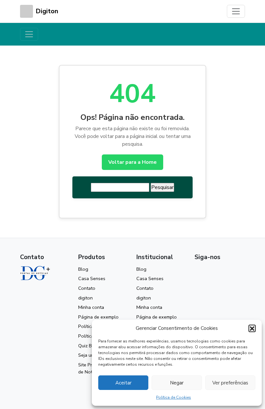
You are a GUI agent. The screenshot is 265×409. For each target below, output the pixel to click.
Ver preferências (230, 383)
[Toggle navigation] (236, 11)
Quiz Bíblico (90, 345)
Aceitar (123, 383)
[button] (252, 328)
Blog (83, 269)
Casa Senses (91, 278)
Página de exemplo (98, 317)
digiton (85, 298)
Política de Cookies (173, 397)
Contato (86, 288)
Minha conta (91, 307)
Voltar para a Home (132, 162)
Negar (177, 383)
